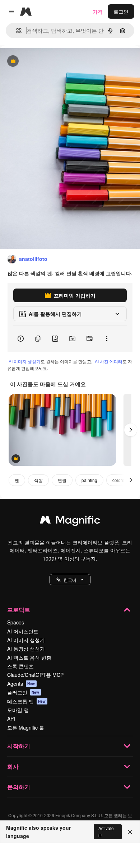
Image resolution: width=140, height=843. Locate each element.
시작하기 (18, 746)
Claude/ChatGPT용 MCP (35, 674)
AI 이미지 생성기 (25, 361)
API (11, 718)
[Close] (130, 832)
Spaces (15, 622)
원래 (41, 61)
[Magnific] (70, 521)
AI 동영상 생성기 (26, 648)
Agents (21, 683)
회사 (13, 766)
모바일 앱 (18, 709)
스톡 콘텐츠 (20, 666)
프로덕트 (18, 609)
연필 (62, 480)
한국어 (70, 580)
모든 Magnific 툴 (25, 727)
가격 (98, 11)
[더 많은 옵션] (106, 339)
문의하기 (18, 787)
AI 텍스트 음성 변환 (29, 657)
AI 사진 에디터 (108, 361)
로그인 (121, 11)
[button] (70, 579)
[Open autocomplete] (16, 30)
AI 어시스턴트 (22, 631)
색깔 (38, 480)
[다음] (130, 430)
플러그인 (23, 692)
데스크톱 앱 (26, 701)
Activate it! (106, 831)
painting (89, 480)
